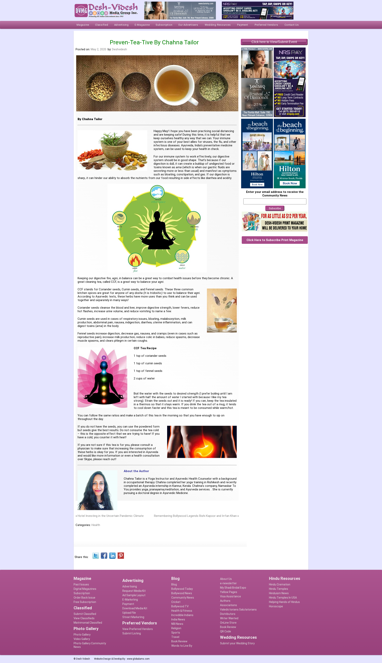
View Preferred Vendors (137, 629)
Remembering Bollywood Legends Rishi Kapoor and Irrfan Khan (195, 516)
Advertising (129, 586)
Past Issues (81, 584)
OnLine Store (228, 622)
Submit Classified (85, 613)
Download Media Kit (134, 608)
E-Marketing (130, 599)
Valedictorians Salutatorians (238, 609)
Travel (175, 637)
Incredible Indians (182, 615)
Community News (182, 597)
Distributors (227, 613)
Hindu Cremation (279, 584)
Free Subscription (85, 602)
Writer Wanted (229, 618)
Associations (228, 605)
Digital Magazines (85, 588)
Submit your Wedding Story (237, 643)
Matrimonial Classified (88, 622)
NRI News (177, 623)
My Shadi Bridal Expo (233, 587)
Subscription (82, 593)
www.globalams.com (138, 658)
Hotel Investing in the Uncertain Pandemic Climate (111, 516)
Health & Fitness (181, 610)
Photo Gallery (82, 634)
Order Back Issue (84, 597)
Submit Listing (131, 633)
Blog (174, 584)
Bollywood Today (182, 588)
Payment (128, 604)
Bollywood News (181, 593)
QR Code (225, 631)
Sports (175, 632)
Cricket (175, 602)
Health (96, 525)
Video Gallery (82, 639)
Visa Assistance (230, 596)
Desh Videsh (83, 658)
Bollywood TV (180, 606)
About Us (226, 578)
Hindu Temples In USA (283, 597)
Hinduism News (279, 593)
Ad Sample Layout (133, 595)
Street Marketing (133, 617)
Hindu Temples (278, 588)
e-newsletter (228, 583)
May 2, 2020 (98, 49)
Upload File (129, 612)
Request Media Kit (134, 590)
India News (178, 619)
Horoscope (276, 606)
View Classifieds (84, 618)
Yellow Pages (228, 592)
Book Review (179, 641)
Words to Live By (181, 645)
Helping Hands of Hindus (284, 602)
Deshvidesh (119, 49)
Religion (176, 628)
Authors (225, 600)
